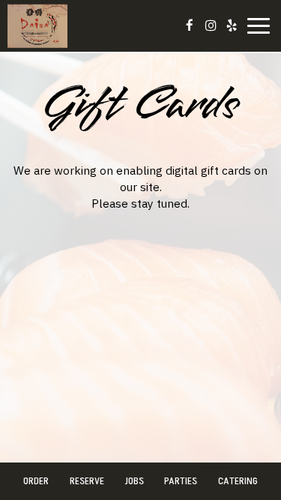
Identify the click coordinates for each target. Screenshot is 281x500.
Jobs (134, 481)
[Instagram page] (210, 25)
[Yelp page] (231, 25)
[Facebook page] (189, 25)
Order (36, 481)
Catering (238, 481)
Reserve (87, 481)
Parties (180, 481)
